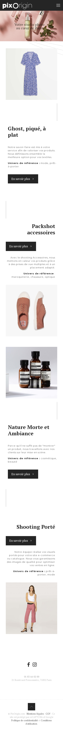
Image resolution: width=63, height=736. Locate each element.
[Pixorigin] (17, 5)
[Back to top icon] (31, 706)
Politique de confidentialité (24, 720)
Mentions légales (35, 713)
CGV (48, 713)
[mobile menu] (58, 5)
